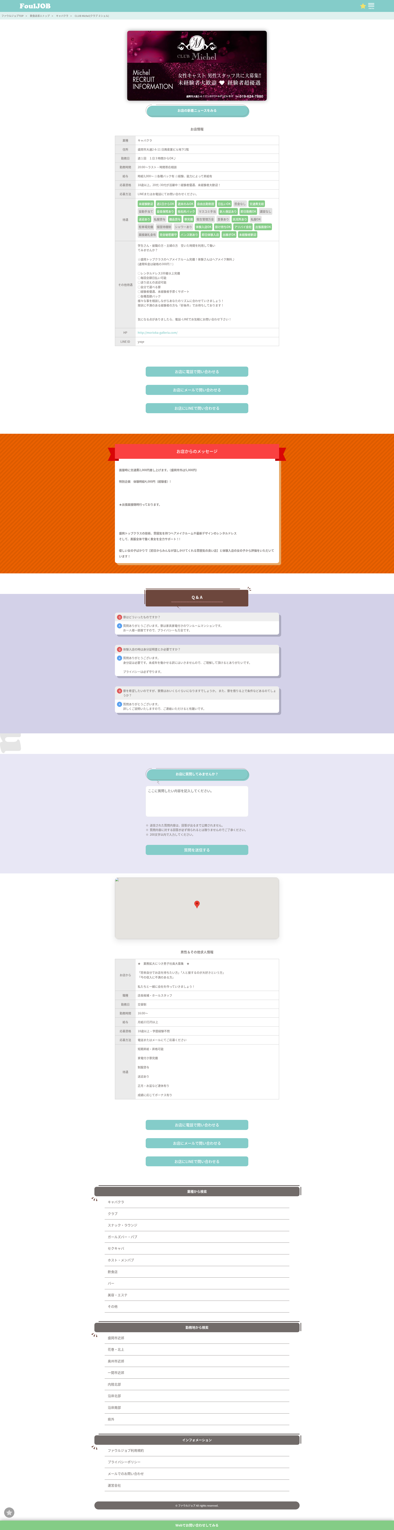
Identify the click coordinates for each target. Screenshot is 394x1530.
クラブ (113, 1213)
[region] (197, 908)
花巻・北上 (116, 1349)
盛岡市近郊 (116, 1337)
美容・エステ (117, 1294)
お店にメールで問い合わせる (197, 389)
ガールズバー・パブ (122, 1236)
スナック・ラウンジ (122, 1225)
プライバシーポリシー (124, 1461)
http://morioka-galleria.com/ (158, 332)
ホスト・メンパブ (121, 1259)
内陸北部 (114, 1384)
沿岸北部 (114, 1395)
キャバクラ (116, 1201)
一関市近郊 (116, 1372)
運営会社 (114, 1485)
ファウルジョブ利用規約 (126, 1450)
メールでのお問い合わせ (126, 1473)
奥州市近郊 (116, 1361)
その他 (113, 1306)
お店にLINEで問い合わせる (197, 408)
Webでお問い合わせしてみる (197, 1525)
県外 (111, 1419)
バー (111, 1283)
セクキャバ (116, 1248)
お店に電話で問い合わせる (197, 371)
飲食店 (113, 1271)
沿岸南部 (114, 1407)
